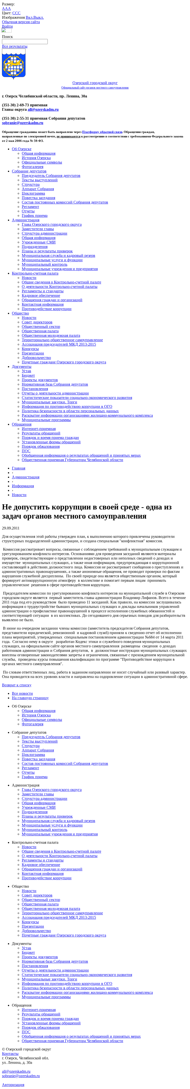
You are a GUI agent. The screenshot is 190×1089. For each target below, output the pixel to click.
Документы (21, 366)
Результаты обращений (41, 433)
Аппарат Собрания (38, 189)
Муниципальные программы (46, 420)
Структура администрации (44, 233)
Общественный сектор (41, 326)
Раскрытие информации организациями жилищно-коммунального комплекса (87, 415)
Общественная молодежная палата (51, 335)
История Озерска (36, 158)
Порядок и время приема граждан (50, 437)
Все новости (22, 693)
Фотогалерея (32, 167)
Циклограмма (33, 193)
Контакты (10, 1053)
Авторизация (13, 1085)
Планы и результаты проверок (47, 251)
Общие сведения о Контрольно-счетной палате (61, 282)
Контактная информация (43, 304)
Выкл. (38, 17)
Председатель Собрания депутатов (51, 175)
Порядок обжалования (41, 446)
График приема (35, 215)
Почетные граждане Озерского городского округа (64, 362)
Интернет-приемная (39, 429)
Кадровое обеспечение (41, 295)
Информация (23, 486)
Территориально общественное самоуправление (62, 340)
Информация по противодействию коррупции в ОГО (67, 406)
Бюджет (28, 375)
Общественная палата (40, 331)
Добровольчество (36, 358)
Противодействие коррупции (46, 309)
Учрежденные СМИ (39, 242)
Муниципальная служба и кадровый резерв (58, 255)
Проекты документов (40, 380)
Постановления (35, 389)
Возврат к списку (16, 685)
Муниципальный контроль (44, 264)
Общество (20, 313)
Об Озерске (21, 149)
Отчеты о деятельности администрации (55, 393)
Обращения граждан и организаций (52, 300)
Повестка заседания (38, 198)
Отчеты (28, 211)
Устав (26, 371)
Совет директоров (37, 322)
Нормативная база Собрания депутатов (55, 384)
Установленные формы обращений (51, 442)
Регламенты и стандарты (43, 291)
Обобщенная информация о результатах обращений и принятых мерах (81, 455)
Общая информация (38, 153)
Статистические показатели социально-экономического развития (77, 397)
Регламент (30, 207)
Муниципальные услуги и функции (52, 260)
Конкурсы (30, 349)
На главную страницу (30, 698)
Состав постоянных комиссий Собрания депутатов (65, 202)
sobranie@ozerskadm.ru (22, 123)
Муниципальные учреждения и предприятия (60, 269)
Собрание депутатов (29, 171)
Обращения (21, 424)
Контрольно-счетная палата (35, 273)
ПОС (26, 451)
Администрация (25, 220)
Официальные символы (42, 162)
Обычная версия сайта (21, 22)
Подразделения (35, 246)
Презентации (33, 353)
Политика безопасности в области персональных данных (70, 411)
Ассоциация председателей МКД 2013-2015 (59, 344)
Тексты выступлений (40, 180)
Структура (31, 184)
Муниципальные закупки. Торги (49, 402)
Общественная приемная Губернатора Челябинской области (72, 460)
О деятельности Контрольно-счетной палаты (59, 286)
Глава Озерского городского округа (52, 224)
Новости (29, 278)
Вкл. (29, 17)
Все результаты (14, 46)
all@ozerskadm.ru (43, 109)
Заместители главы (38, 229)
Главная (18, 468)
